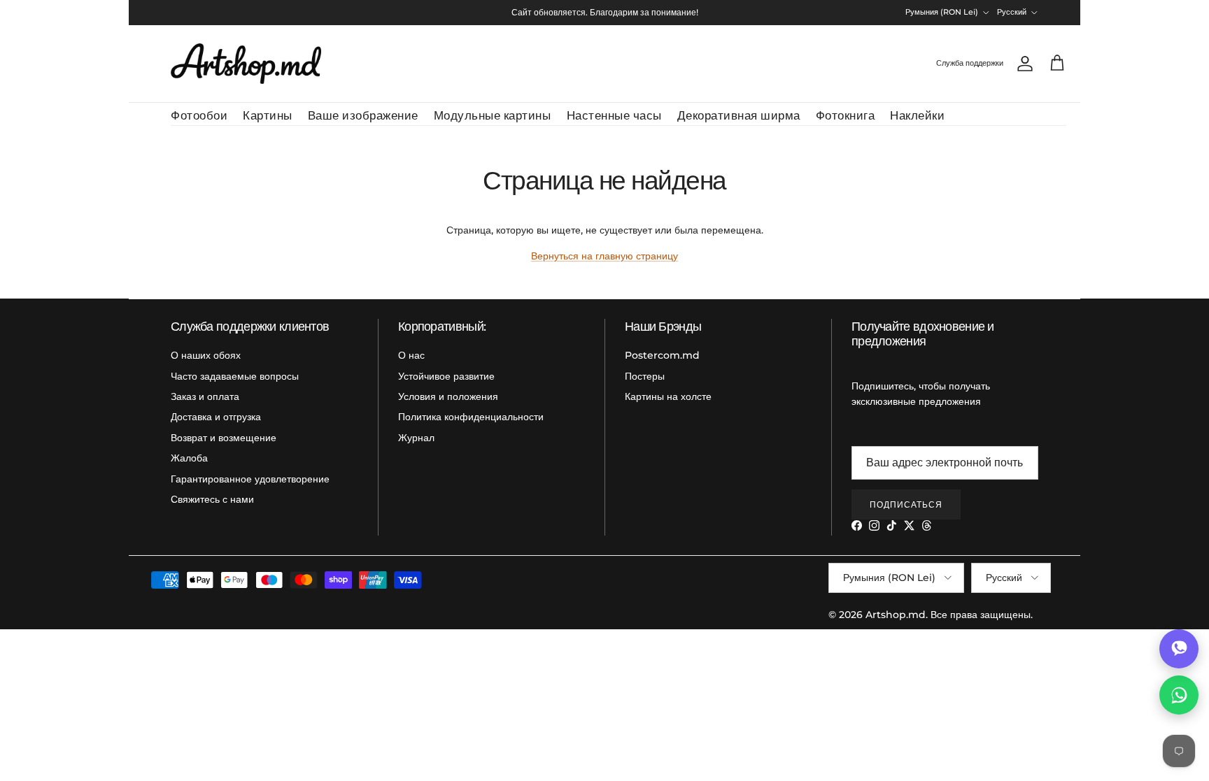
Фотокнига (845, 115)
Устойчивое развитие (446, 376)
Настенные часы (614, 115)
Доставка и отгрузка (216, 416)
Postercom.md (662, 355)
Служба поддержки (969, 63)
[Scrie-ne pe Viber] (1179, 648)
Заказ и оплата (205, 396)
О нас (411, 355)
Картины (267, 115)
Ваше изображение (363, 115)
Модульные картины (492, 115)
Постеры (645, 376)
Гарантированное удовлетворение (250, 479)
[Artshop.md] (246, 63)
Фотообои (199, 115)
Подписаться (906, 504)
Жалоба (189, 458)
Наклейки (917, 115)
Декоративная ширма (738, 115)
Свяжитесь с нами (212, 499)
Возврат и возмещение (223, 437)
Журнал (416, 437)
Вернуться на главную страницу (604, 256)
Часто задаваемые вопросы (235, 376)
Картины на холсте (668, 396)
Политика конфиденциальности (471, 416)
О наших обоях (206, 355)
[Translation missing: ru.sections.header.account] (1022, 64)
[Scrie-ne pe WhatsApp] (1179, 695)
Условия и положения (448, 396)
